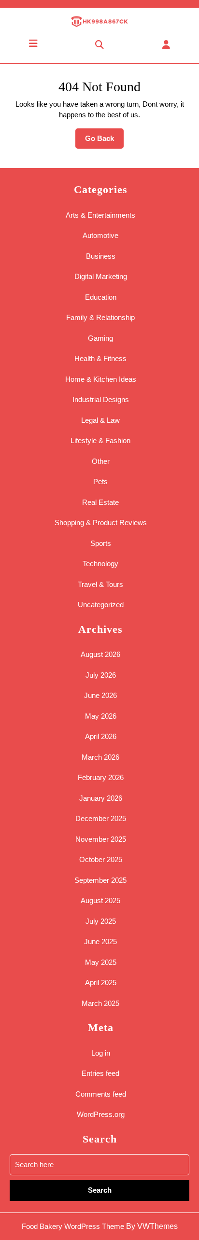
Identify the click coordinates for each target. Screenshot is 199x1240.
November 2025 (100, 839)
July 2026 (100, 675)
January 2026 (100, 798)
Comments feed (100, 1094)
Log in (100, 1053)
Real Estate (100, 502)
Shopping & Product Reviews (101, 522)
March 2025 (100, 1003)
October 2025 (100, 859)
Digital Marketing (100, 276)
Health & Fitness (100, 358)
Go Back (104, 141)
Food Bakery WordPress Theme (73, 1226)
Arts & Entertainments (100, 215)
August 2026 (100, 654)
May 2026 (100, 716)
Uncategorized (101, 604)
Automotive (100, 235)
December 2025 (100, 818)
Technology (100, 563)
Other (101, 461)
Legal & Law (100, 420)
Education (100, 297)
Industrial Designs (100, 399)
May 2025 (100, 962)
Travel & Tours (100, 584)
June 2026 (100, 695)
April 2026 (100, 736)
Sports (100, 543)
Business (100, 256)
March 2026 (100, 757)
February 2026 (101, 777)
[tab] (33, 43)
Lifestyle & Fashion (100, 440)
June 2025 (100, 941)
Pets (100, 481)
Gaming (100, 338)
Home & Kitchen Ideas (100, 379)
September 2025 (100, 880)
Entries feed (100, 1073)
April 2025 (100, 982)
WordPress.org (101, 1114)
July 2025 (100, 921)
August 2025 (100, 900)
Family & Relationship (100, 317)
